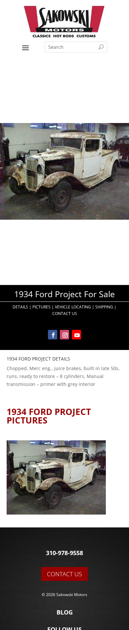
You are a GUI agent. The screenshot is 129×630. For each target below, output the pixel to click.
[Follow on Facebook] (52, 334)
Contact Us (64, 313)
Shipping (104, 307)
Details (20, 307)
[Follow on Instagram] (64, 334)
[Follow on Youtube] (76, 334)
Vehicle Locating (73, 307)
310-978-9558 (64, 553)
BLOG (65, 612)
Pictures (41, 307)
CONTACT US (64, 574)
